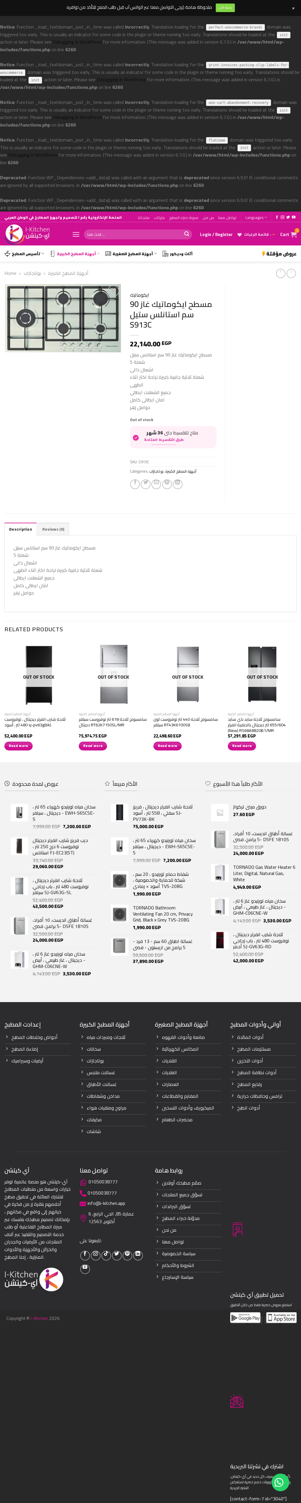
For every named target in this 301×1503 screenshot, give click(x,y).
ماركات (159, 217)
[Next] (296, 701)
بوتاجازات (32, 273)
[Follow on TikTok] (106, 1255)
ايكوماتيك (139, 295)
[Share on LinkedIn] (178, 484)
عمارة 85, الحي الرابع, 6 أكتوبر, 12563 (111, 1217)
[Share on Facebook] (135, 484)
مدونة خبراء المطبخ (183, 217)
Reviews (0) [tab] (53, 529)
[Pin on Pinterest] (167, 484)
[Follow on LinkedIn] (138, 1255)
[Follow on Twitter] (288, 217)
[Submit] (187, 234)
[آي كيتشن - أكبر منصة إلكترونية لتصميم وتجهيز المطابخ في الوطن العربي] (33, 234)
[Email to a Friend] (156, 484)
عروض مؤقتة (281, 253)
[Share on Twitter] (145, 484)
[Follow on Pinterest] (127, 1255)
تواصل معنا (227, 217)
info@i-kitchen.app (106, 1203)
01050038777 (103, 1181)
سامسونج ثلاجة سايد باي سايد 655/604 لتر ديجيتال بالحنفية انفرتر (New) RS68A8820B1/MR (257, 725)
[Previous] (4, 701)
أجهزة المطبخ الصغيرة (133, 253)
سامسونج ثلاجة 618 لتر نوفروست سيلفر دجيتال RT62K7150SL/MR (113, 722)
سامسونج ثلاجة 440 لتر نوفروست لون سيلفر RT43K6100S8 (185, 722)
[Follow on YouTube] (293, 217)
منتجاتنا (144, 217)
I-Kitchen (39, 1318)
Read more (18, 746)
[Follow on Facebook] (277, 217)
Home (10, 273)
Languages (254, 217)
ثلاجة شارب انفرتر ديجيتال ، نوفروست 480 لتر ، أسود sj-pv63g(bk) (35, 722)
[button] (280, 1482)
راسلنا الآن (225, 7)
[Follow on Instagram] (282, 217)
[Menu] (76, 234)
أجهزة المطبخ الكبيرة (76, 253)
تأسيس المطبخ (26, 253)
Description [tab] (20, 529)
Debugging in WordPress (77, 41)
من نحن (208, 217)
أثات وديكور (181, 253)
